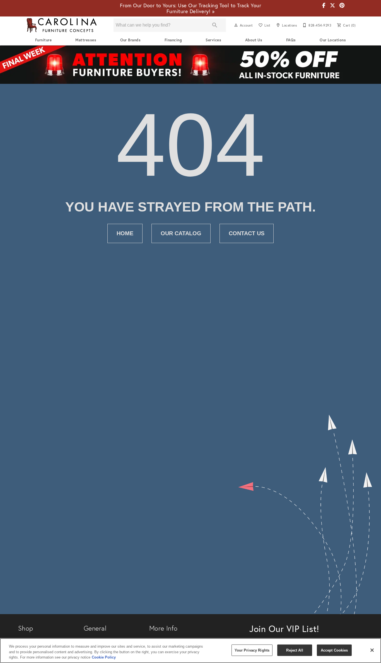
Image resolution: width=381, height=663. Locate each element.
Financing (173, 39)
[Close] (372, 650)
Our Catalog (181, 233)
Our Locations (333, 39)
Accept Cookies (334, 650)
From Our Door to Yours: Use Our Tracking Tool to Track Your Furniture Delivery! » (190, 8)
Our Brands (130, 39)
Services (213, 39)
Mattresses (85, 39)
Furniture (43, 39)
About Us (253, 39)
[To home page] (61, 25)
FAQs (291, 39)
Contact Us (246, 233)
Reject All (294, 650)
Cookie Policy (104, 657)
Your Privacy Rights (252, 650)
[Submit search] (215, 25)
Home (125, 233)
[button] (236, 25)
